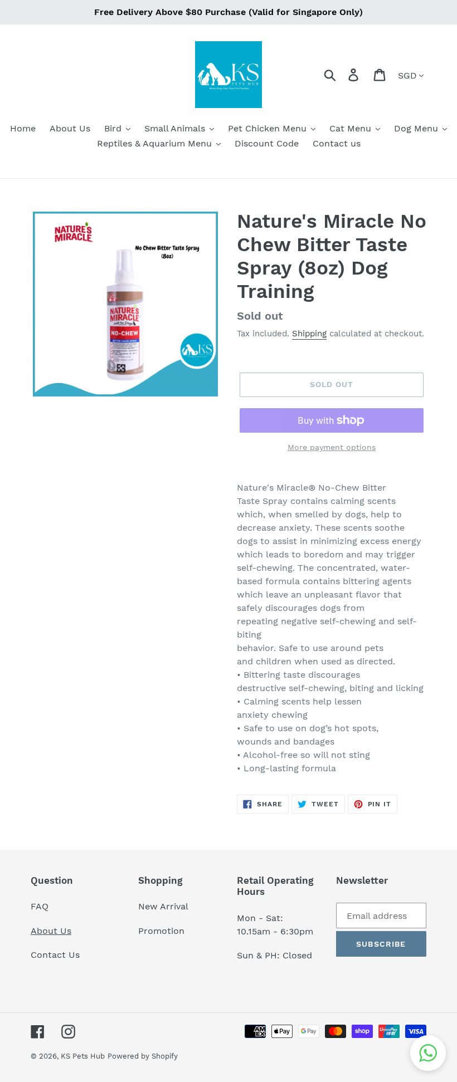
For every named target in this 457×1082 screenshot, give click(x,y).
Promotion (162, 931)
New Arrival (164, 906)
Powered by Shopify (143, 1056)
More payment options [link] (332, 447)
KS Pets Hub (83, 1056)
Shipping (309, 334)
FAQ (39, 906)
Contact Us (55, 954)
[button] (428, 1053)
